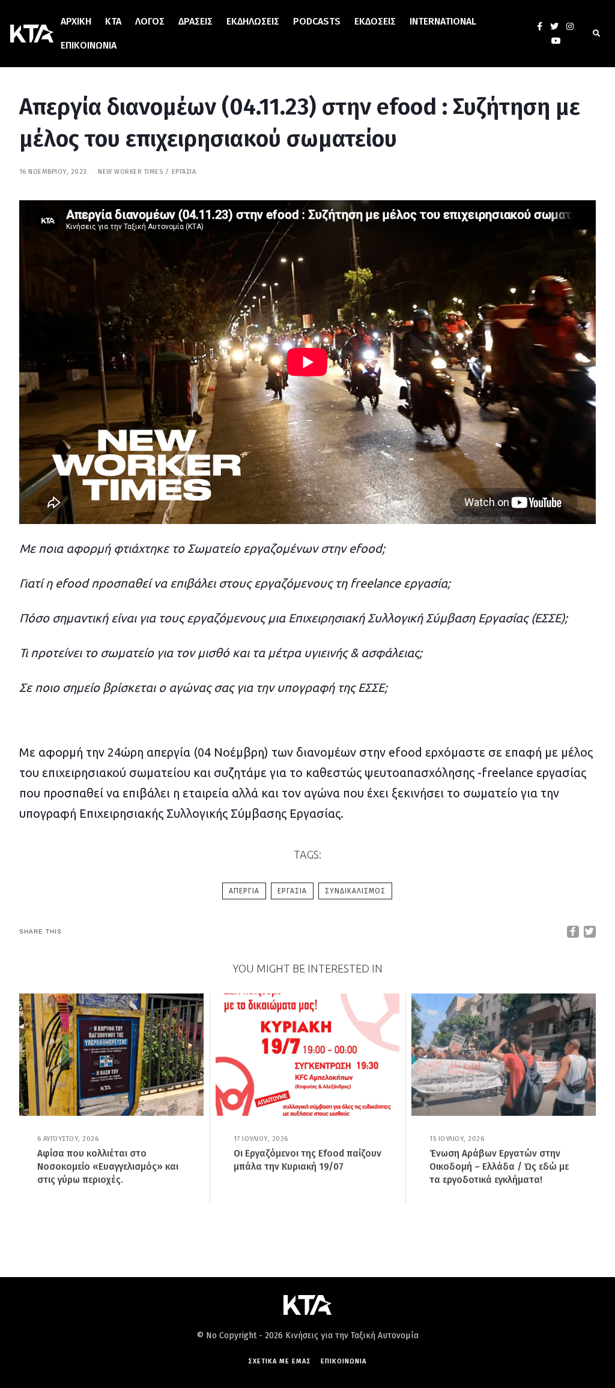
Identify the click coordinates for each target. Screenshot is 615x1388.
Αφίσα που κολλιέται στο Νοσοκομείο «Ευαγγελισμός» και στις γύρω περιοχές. (107, 1166)
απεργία (244, 891)
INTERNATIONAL (443, 21)
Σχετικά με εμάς (279, 1361)
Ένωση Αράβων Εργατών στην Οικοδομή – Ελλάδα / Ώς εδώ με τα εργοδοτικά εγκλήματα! (499, 1166)
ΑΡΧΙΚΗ (76, 21)
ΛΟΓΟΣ (150, 21)
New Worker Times (130, 172)
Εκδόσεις (375, 21)
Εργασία (184, 172)
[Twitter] (554, 26)
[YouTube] (556, 41)
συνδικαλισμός (355, 891)
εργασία (292, 891)
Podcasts (317, 21)
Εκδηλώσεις (252, 21)
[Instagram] (570, 26)
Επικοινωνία (89, 45)
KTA (113, 21)
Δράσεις (195, 21)
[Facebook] (539, 26)
